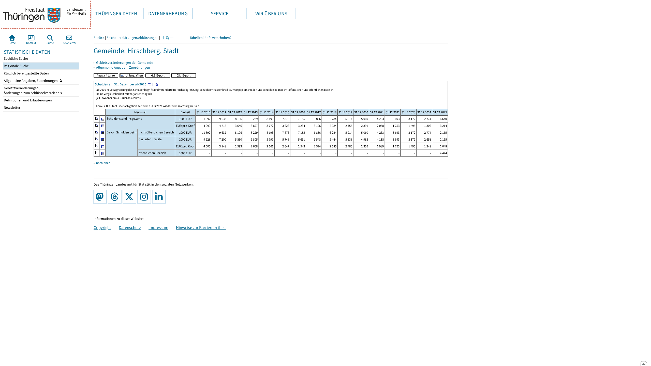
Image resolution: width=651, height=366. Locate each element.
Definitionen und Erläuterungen (27, 100)
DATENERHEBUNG (165, 13)
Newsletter (11, 107)
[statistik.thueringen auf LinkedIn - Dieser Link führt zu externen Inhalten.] (160, 196)
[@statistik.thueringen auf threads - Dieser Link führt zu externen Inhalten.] (115, 196)
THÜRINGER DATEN (114, 13)
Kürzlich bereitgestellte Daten (26, 73)
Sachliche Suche (15, 58)
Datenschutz (130, 227)
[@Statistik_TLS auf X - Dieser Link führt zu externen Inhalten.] (130, 196)
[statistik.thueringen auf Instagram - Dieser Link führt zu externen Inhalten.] (145, 196)
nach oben (103, 163)
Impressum (158, 227)
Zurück (99, 37)
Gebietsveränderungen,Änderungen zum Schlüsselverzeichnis (32, 90)
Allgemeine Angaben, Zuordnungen (31, 80)
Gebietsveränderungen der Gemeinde (124, 62)
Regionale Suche (16, 66)
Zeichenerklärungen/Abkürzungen (132, 37)
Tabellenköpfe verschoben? (210, 37)
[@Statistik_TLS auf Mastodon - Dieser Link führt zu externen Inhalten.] (101, 196)
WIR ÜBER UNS (266, 13)
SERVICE (211, 13)
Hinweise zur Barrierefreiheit (201, 227)
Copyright (102, 227)
